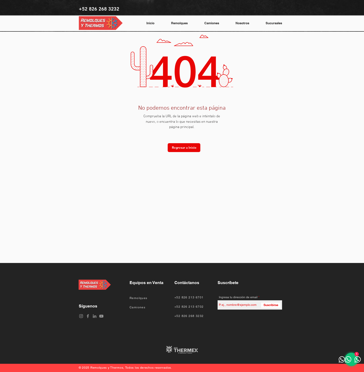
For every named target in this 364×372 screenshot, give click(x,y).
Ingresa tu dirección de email (238, 297)
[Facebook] (87, 316)
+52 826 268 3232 (188, 316)
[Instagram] (81, 316)
